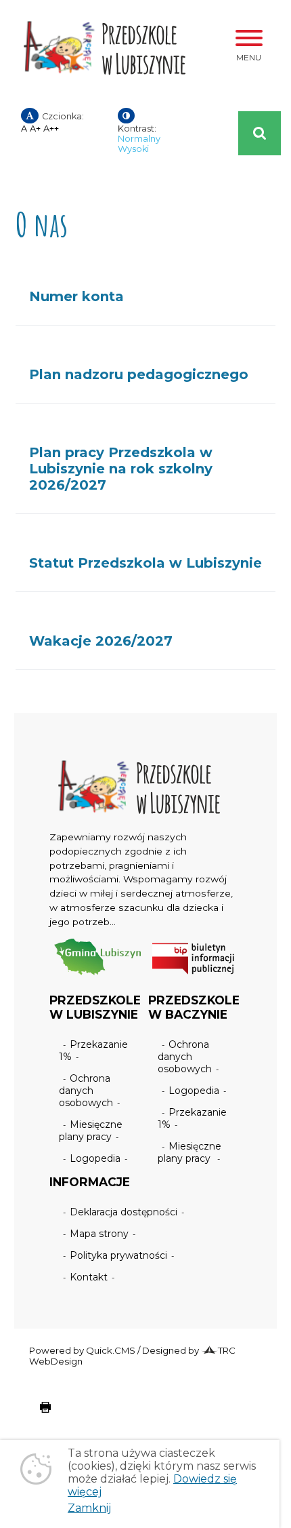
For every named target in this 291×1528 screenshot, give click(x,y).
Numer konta (76, 296)
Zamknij (89, 1508)
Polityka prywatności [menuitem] (118, 1255)
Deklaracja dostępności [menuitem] (123, 1212)
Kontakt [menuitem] (89, 1277)
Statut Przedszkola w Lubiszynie (145, 563)
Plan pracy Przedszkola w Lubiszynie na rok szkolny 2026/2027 (120, 468)
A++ (51, 128)
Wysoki (133, 149)
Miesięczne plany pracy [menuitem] (90, 1130)
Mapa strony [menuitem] (99, 1234)
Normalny (139, 139)
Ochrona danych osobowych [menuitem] (86, 1090)
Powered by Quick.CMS (82, 1350)
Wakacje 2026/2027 (101, 641)
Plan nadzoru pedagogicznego (138, 374)
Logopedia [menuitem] (95, 1158)
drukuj (34, 1414)
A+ (35, 128)
